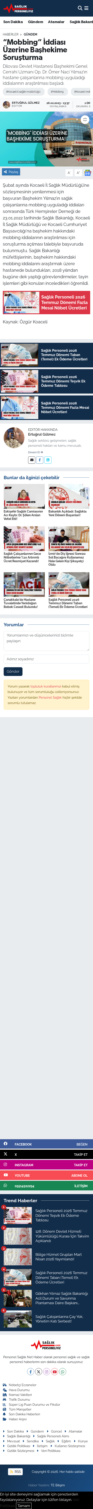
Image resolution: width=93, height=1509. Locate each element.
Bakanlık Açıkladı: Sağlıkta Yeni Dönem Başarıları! (67, 513)
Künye (83, 1441)
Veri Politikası (50, 1451)
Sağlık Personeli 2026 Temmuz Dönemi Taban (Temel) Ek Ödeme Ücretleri (68, 603)
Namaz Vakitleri (20, 1395)
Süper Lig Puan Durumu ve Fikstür (34, 1404)
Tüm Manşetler (20, 1409)
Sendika (33, 1441)
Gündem (35, 22)
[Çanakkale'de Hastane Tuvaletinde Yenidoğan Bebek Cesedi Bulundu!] (24, 584)
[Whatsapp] (62, 1371)
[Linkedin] (47, 460)
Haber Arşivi (18, 1419)
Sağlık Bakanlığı (18, 1436)
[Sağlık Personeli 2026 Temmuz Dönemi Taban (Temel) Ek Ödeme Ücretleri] (69, 584)
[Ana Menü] (86, 8)
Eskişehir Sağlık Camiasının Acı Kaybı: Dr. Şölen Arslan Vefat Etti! (23, 515)
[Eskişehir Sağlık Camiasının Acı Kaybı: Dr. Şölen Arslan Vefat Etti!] (24, 496)
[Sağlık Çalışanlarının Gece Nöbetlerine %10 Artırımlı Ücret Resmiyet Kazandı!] (24, 538)
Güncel (56, 1431)
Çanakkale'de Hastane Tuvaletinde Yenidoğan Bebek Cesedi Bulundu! (21, 603)
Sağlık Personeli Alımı (53, 1436)
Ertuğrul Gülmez (42, 434)
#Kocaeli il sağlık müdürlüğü (23, 91)
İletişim (42, 1446)
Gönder (13, 671)
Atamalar (56, 22)
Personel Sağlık (51, 697)
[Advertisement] (46, 930)
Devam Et (34, 452)
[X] (38, 1371)
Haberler (10, 34)
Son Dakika (13, 22)
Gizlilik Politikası (18, 1446)
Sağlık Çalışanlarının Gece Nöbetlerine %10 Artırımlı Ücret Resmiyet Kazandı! (22, 557)
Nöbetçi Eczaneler (22, 1385)
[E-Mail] (31, 460)
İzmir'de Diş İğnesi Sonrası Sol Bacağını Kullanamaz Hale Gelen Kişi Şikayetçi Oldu (67, 559)
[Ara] (80, 8)
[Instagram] (46, 1371)
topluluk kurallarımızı (46, 686)
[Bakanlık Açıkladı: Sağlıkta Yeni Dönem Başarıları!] (69, 496)
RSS (17, 1471)
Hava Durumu (19, 1390)
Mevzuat (13, 1441)
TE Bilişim (58, 1485)
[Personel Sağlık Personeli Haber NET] (19, 8)
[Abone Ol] (87, 172)
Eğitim (66, 1441)
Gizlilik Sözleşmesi (20, 1451)
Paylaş (13, 172)
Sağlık (50, 1441)
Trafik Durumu (19, 1399)
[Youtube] (54, 1371)
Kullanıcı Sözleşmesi (70, 1446)
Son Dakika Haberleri (24, 1414)
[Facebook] (39, 460)
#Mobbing (57, 91)
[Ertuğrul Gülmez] (14, 437)
